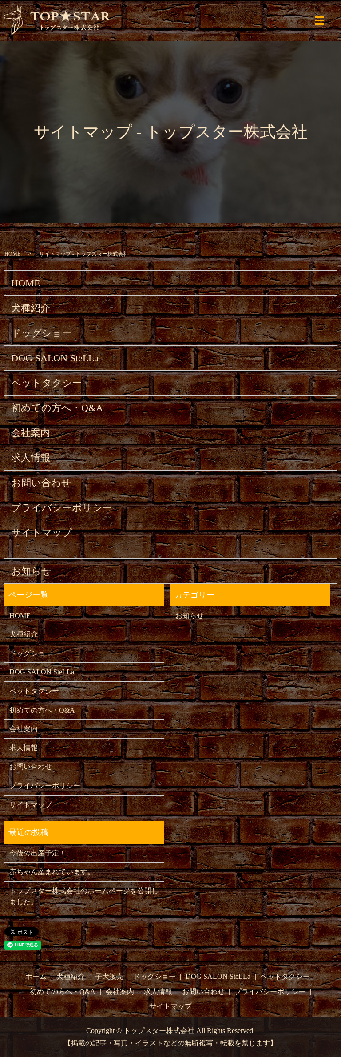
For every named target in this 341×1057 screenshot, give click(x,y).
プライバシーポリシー (61, 507)
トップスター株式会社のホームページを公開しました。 (84, 896)
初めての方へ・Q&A (57, 407)
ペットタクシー (46, 382)
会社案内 (30, 432)
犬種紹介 (30, 307)
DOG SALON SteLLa (55, 358)
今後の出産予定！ (37, 853)
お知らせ (31, 571)
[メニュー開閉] (319, 20)
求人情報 (30, 457)
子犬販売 (109, 976)
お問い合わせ (41, 482)
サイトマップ (41, 532)
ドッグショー (41, 333)
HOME (12, 254)
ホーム (36, 976)
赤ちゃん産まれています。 (52, 871)
